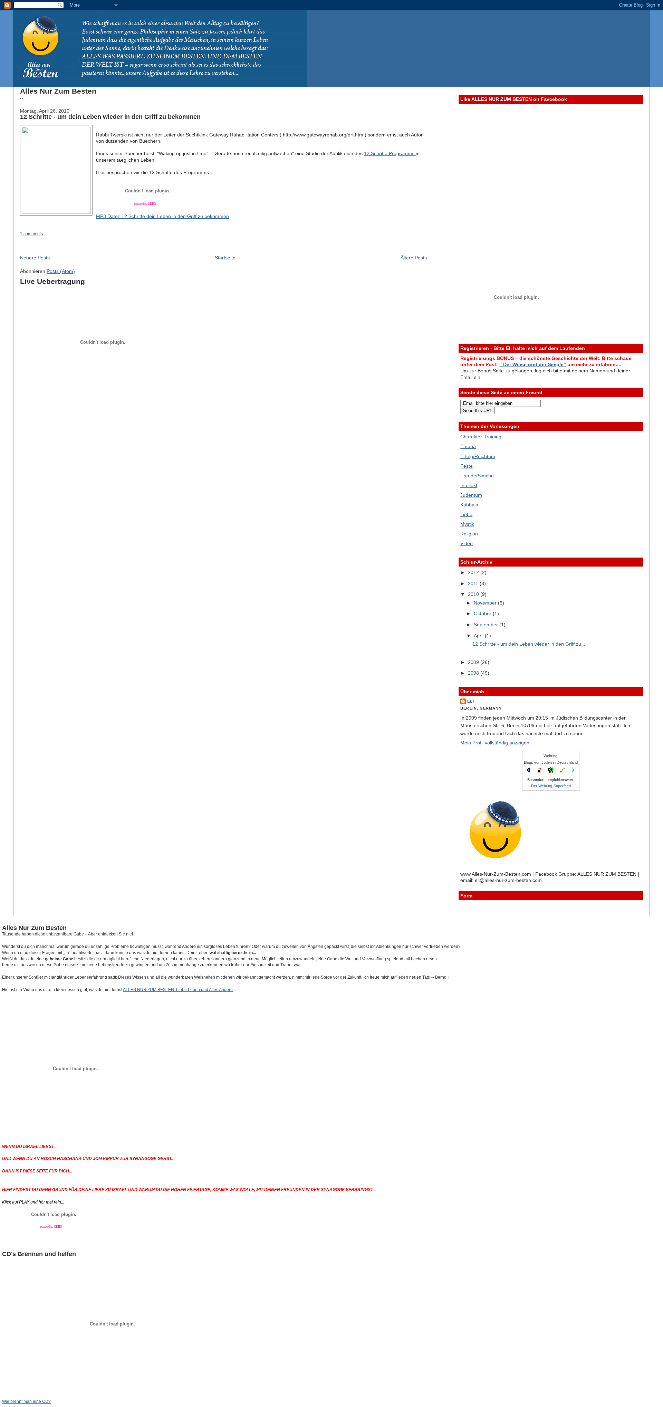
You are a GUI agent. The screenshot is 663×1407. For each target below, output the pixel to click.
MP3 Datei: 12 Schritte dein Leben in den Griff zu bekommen (162, 216)
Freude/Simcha (477, 475)
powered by (145, 204)
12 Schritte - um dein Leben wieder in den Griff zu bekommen (110, 116)
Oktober (483, 613)
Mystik (467, 524)
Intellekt (468, 485)
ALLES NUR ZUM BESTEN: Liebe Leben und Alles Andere (178, 989)
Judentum (471, 495)
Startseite (225, 257)
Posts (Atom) (61, 271)
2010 (474, 594)
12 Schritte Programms (390, 153)
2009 (474, 662)
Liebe (466, 514)
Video (466, 543)
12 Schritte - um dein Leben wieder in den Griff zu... (528, 644)
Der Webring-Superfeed (551, 786)
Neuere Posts (35, 257)
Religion (469, 533)
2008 (474, 673)
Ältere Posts (414, 257)
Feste (466, 466)
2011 (474, 583)
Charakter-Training (480, 436)
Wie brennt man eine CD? (26, 1401)
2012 (474, 572)
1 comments (31, 233)
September (486, 624)
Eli (470, 701)
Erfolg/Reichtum (477, 456)
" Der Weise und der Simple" (532, 364)
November (486, 603)
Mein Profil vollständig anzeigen (494, 742)
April (479, 635)
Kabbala (469, 504)
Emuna (468, 446)
